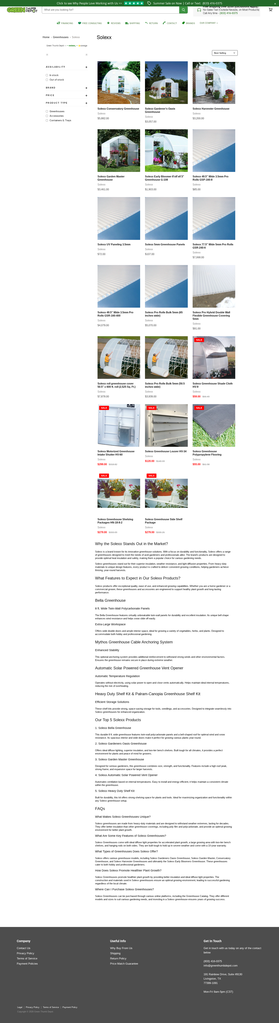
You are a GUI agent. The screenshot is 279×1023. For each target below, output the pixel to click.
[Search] (183, 10)
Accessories (57, 116)
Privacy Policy (25, 953)
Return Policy (118, 958)
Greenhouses (60, 37)
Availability (67, 67)
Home (46, 37)
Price (67, 96)
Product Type (67, 103)
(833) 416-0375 (212, 3)
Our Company (208, 23)
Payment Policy (69, 1007)
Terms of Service (27, 958)
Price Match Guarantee (124, 963)
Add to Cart (119, 100)
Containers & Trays (60, 120)
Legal (19, 1007)
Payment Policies (27, 963)
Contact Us (23, 948)
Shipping (115, 953)
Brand (67, 88)
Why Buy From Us (121, 948)
